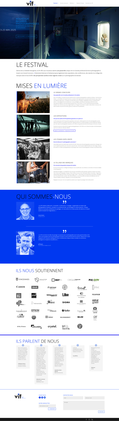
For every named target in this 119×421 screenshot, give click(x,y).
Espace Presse (80, 3)
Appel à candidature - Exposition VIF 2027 (64, 130)
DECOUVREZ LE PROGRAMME (26, 36)
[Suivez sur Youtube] (45, 397)
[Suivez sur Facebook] (40, 397)
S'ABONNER (52, 408)
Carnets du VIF (89, 3)
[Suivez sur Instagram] (42, 397)
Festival (55, 3)
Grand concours (64, 3)
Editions (72, 3)
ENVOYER (101, 411)
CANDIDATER (51, 223)
